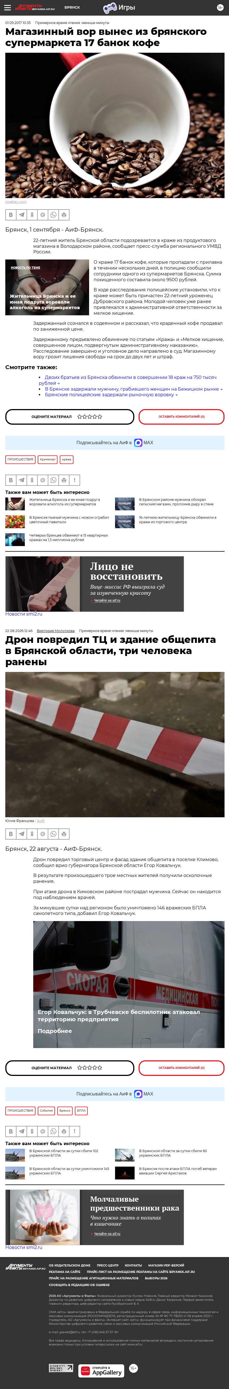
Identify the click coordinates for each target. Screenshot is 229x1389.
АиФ (41, 821)
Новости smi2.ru (23, 614)
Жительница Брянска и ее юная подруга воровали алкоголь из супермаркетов (64, 502)
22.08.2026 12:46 (18, 631)
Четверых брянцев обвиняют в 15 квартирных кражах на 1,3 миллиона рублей (68, 537)
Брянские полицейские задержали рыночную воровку (109, 394)
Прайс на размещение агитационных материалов (94, 1278)
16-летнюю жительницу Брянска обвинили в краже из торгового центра (177, 519)
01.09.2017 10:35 (18, 23)
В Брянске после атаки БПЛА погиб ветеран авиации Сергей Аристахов (178, 1171)
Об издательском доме (69, 1265)
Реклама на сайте (64, 1272)
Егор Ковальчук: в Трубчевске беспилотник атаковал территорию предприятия (119, 1016)
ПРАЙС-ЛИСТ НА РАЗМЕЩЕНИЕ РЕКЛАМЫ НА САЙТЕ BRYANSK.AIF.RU (141, 1272)
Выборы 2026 (156, 1278)
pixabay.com (16, 202)
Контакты (133, 1265)
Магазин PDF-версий (166, 1265)
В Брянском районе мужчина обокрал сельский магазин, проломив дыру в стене (176, 502)
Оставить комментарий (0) (182, 417)
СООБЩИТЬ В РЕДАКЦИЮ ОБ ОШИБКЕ (79, 1285)
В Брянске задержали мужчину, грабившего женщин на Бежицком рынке (132, 389)
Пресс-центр (107, 1265)
